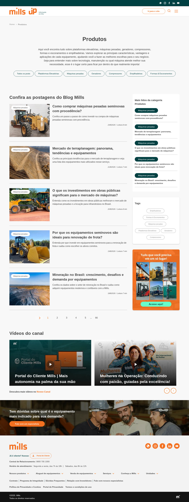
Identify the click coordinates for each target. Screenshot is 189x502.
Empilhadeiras (155, 211)
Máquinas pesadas (155, 224)
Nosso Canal (43, 392)
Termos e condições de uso (78, 487)
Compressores (155, 237)
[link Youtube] (178, 3)
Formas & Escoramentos (155, 217)
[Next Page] (39, 317)
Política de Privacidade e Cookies (25, 487)
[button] (176, 11)
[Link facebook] (169, 3)
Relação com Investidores (79, 481)
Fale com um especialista (27, 424)
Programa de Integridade (31, 481)
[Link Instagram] (165, 3)
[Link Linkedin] (173, 3)
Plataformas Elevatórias (147, 231)
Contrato (13, 481)
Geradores (168, 231)
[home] (27, 11)
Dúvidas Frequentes (55, 481)
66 (96, 318)
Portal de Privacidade (53, 487)
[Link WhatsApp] (160, 3)
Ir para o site (154, 11)
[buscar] (169, 11)
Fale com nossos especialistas (108, 481)
